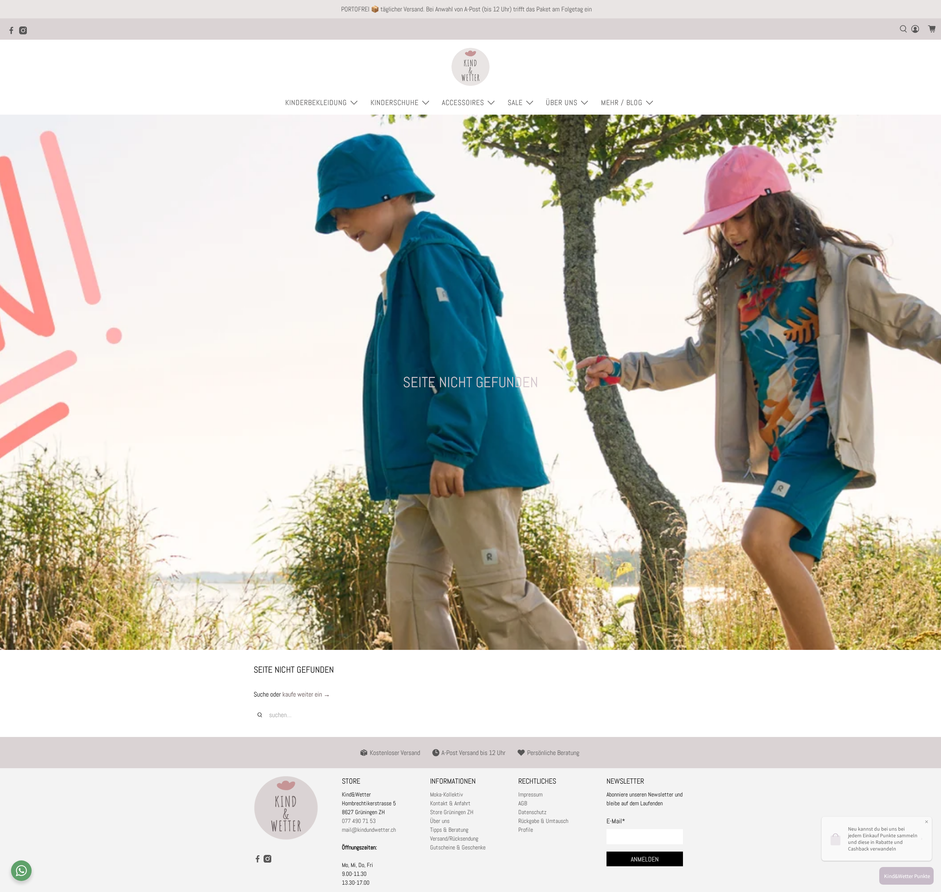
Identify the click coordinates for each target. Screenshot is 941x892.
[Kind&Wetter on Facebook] (13, 32)
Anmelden (645, 859)
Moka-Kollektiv (446, 794)
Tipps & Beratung (449, 830)
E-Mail (616, 821)
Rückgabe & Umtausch (543, 821)
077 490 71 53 (359, 821)
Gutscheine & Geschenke (458, 847)
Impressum (530, 794)
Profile (525, 830)
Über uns (440, 821)
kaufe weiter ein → (306, 694)
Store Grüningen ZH (451, 812)
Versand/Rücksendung (454, 838)
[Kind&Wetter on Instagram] (25, 32)
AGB (522, 803)
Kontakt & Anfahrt (450, 803)
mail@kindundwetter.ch (369, 830)
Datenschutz (532, 812)
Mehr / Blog (622, 102)
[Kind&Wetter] (470, 67)
